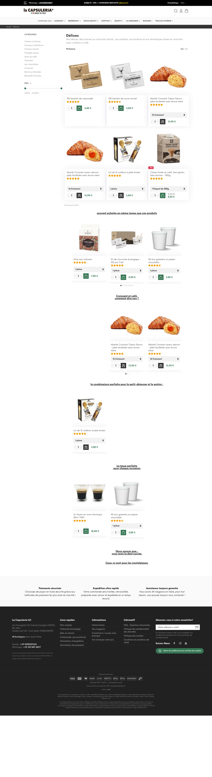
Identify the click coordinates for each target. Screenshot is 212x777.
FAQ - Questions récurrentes (137, 625)
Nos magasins (98, 629)
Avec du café (30, 57)
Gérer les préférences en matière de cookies (182, 651)
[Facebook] (174, 644)
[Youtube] (186, 644)
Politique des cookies (133, 636)
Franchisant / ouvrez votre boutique (104, 634)
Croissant (28, 68)
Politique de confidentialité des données (136, 630)
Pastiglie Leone (31, 53)
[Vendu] (162, 121)
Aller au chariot (67, 633)
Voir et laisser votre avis (103, 640)
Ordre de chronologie (70, 629)
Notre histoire (98, 625)
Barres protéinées (32, 72)
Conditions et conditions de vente (136, 641)
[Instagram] (180, 644)
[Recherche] (175, 10)
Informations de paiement (72, 645)
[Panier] (186, 10)
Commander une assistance (73, 637)
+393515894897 (45, 3)
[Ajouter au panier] (79, 108)
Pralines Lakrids (31, 49)
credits (108, 689)
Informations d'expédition (72, 641)
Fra (183, 3)
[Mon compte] (181, 10)
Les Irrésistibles (31, 64)
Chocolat (28, 60)
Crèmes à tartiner (32, 41)
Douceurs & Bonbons (33, 45)
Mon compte (66, 625)
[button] (120, 285)
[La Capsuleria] (64, 11)
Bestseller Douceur (33, 76)
